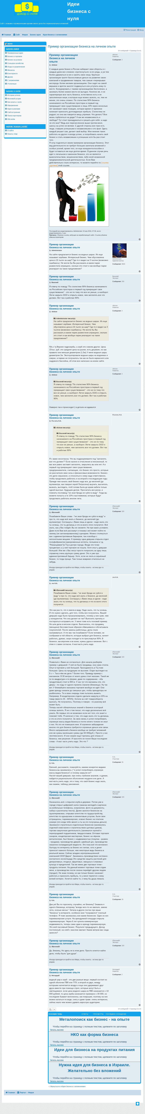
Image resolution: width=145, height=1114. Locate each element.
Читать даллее (57, 1030)
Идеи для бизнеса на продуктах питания (94, 1050)
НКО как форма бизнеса (94, 1034)
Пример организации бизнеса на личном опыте (82, 46)
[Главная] (33, 8)
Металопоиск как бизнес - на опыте (94, 1019)
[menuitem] (140, 30)
